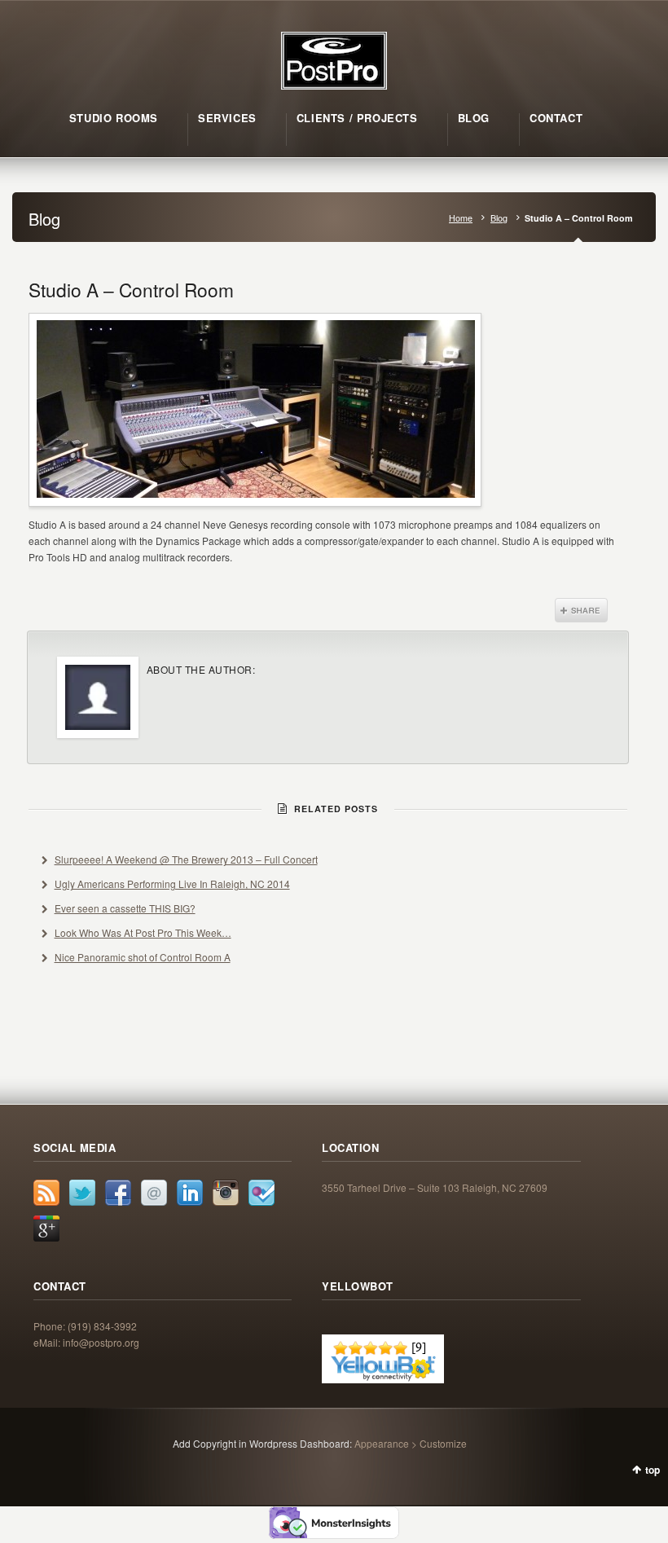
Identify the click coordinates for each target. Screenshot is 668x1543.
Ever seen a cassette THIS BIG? (125, 908)
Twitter (82, 1193)
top (652, 1469)
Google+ (46, 1228)
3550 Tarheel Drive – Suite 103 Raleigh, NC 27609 (434, 1187)
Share (581, 610)
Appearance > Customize (410, 1443)
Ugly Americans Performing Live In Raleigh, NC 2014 (172, 883)
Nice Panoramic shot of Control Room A (143, 957)
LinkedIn (190, 1193)
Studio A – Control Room (131, 289)
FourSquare (261, 1193)
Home (460, 218)
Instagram (226, 1193)
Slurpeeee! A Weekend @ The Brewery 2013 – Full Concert (186, 859)
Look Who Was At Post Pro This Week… (143, 932)
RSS (46, 1193)
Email (154, 1193)
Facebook (118, 1193)
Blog (499, 218)
